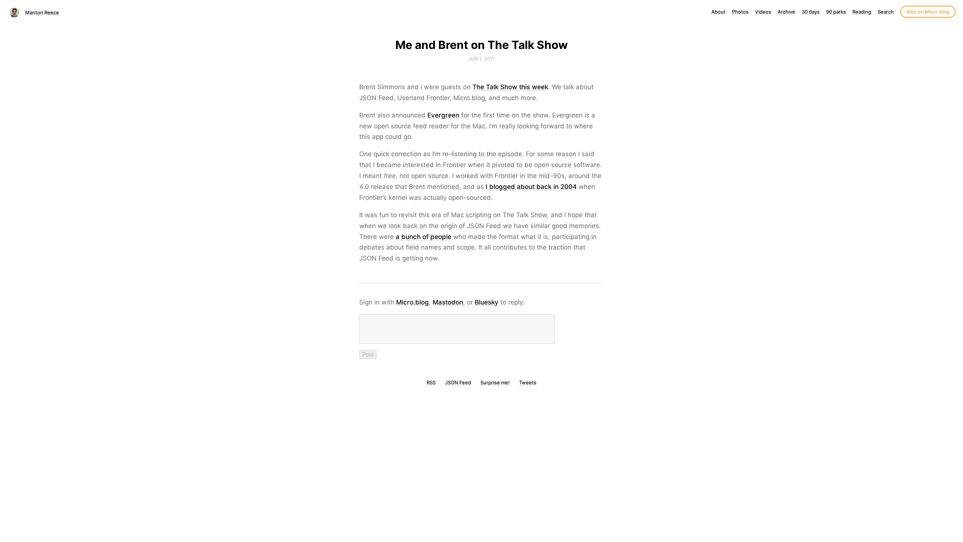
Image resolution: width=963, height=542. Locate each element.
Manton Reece (42, 12)
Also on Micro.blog (927, 12)
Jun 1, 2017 (481, 59)
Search (886, 12)
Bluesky (486, 302)
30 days (811, 12)
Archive (786, 12)
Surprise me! (495, 382)
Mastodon (448, 302)
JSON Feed (458, 382)
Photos (740, 12)
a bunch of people (423, 237)
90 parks (836, 12)
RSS (431, 382)
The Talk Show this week (510, 87)
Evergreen (443, 115)
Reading (861, 12)
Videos (763, 12)
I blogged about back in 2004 (531, 186)
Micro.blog (412, 302)
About (718, 12)
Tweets (527, 382)
